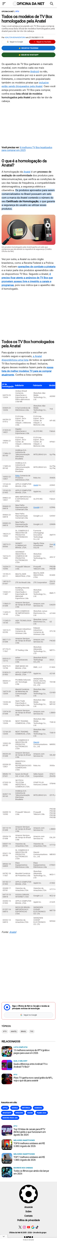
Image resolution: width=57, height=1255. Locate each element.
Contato (28, 1215)
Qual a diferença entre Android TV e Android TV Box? (30, 1065)
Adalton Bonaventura (15, 37)
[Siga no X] (20, 1227)
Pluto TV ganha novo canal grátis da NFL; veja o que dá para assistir (33, 1079)
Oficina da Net (8, 11)
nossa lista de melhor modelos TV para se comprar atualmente (27, 371)
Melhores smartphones (24, 1140)
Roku (17, 476)
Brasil (23, 1031)
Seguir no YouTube (43, 42)
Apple (35, 485)
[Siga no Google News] (32, 1227)
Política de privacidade (28, 1220)
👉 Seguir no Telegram (28, 48)
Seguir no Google (16, 42)
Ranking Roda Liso (10, 1118)
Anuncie (28, 1207)
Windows (19, 1113)
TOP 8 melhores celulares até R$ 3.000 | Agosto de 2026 (29, 1144)
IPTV (17, 11)
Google (36, 507)
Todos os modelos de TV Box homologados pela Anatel (27, 18)
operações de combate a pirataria (36, 266)
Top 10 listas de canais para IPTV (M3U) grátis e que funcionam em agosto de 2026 (30, 1132)
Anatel (26, 171)
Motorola (26, 1108)
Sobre (28, 1211)
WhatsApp (7, 1113)
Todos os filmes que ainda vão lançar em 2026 (31, 1172)
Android (34, 71)
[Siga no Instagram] (24, 1227)
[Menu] (5, 4)
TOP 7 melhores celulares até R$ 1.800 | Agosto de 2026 (29, 1158)
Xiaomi (36, 742)
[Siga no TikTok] (37, 1227)
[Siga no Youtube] (28, 1227)
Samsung (38, 1108)
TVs (31, 1031)
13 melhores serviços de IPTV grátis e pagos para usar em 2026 (31, 1051)
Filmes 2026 (41, 1113)
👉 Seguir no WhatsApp (28, 55)
